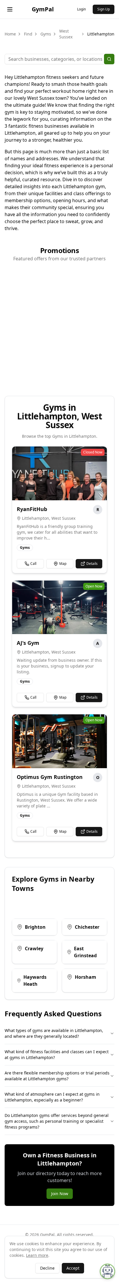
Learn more (37, 1255)
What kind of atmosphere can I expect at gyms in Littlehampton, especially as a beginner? (52, 1097)
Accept (72, 1268)
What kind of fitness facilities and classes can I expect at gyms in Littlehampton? (57, 1054)
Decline (47, 1268)
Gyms (45, 34)
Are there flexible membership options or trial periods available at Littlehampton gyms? (57, 1075)
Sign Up (103, 9)
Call (33, 563)
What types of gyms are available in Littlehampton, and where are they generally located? (54, 1033)
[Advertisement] (59, 327)
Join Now (59, 1193)
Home (10, 34)
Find (28, 34)
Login (81, 9)
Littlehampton (100, 34)
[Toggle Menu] (10, 9)
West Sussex (65, 34)
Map (62, 563)
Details (92, 563)
